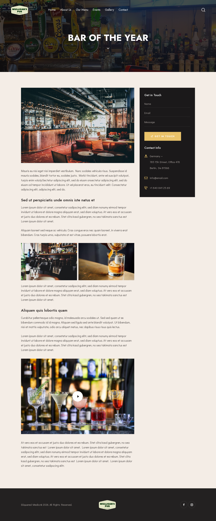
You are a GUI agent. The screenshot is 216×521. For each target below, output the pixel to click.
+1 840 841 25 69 (160, 188)
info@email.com (159, 178)
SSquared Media (30, 504)
